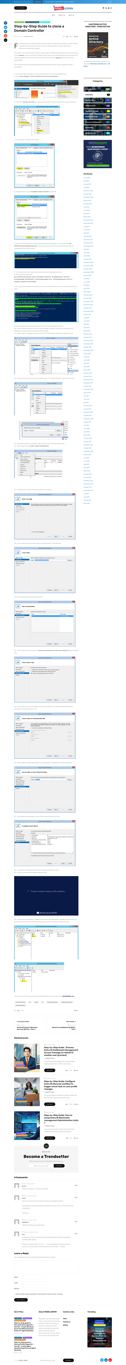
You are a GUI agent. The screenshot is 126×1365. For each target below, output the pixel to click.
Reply (76, 1185)
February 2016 (88, 438)
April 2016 (86, 431)
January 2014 (87, 500)
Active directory (20, 1002)
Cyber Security (20, 1065)
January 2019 (87, 337)
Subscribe (21, 8)
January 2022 (88, 236)
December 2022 (88, 220)
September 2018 (88, 350)
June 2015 (87, 461)
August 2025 (87, 184)
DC (42, 1002)
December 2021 (88, 239)
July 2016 (86, 425)
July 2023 (86, 207)
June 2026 (87, 177)
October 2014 (88, 487)
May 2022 (86, 233)
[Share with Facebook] (5, 23)
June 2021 (87, 252)
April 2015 (86, 467)
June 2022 (87, 229)
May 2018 (86, 363)
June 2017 (87, 399)
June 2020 (87, 282)
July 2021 (86, 249)
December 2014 (88, 480)
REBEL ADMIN (23, 1360)
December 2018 (88, 340)
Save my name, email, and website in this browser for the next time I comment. (39, 1294)
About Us (71, 15)
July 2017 (86, 396)
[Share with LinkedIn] (5, 31)
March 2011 (87, 503)
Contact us (61, 15)
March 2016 (87, 435)
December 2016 (88, 412)
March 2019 (87, 330)
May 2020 (86, 285)
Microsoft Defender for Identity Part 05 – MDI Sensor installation (59, 1)
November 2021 (88, 242)
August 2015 (87, 454)
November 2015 (88, 444)
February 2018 (88, 373)
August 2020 (87, 275)
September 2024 (89, 197)
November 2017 (88, 383)
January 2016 (87, 441)
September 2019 (88, 311)
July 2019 (86, 317)
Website (16, 1288)
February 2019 (88, 334)
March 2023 (87, 216)
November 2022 (88, 223)
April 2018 (86, 366)
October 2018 (87, 347)
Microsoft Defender (101, 1325)
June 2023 (87, 210)
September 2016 (88, 418)
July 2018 (86, 356)
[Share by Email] (5, 40)
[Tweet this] (5, 27)
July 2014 (86, 493)
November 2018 (88, 343)
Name (16, 1277)
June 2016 (87, 428)
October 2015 (87, 448)
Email (16, 1283)
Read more (50, 1070)
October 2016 (87, 415)
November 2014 (88, 484)
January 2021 (87, 259)
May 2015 (86, 464)
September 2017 (88, 389)
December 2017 (88, 379)
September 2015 (88, 451)
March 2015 (87, 470)
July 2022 (86, 226)
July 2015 (86, 457)
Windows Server (45, 22)
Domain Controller (67, 1002)
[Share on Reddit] (5, 36)
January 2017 (87, 409)
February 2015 (88, 474)
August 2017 (87, 392)
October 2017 (87, 386)
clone (36, 1002)
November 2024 (88, 190)
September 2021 (88, 246)
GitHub (65, 1325)
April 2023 (87, 213)
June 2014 (87, 497)
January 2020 (88, 298)
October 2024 (88, 194)
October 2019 (87, 308)
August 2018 (87, 353)
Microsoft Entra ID (21, 1067)
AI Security (18, 1318)
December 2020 (88, 262)
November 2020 (88, 265)
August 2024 (87, 200)
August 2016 (87, 422)
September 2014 (88, 490)
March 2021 (87, 255)
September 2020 (89, 272)
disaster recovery (52, 1002)
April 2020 (87, 288)
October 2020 (88, 269)
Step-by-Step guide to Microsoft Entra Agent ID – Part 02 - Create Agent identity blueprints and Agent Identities (25, 1346)
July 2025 (86, 187)
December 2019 (88, 301)
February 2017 (88, 405)
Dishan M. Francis (28, 36)
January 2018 (87, 376)
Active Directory (19, 22)
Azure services (20, 1099)
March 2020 (87, 291)
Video (53, 15)
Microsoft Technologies (32, 22)
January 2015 (87, 477)
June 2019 (87, 321)
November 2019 (88, 304)
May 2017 (86, 402)
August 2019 (87, 314)
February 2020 (88, 295)
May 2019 (86, 324)
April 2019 (86, 327)
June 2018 (87, 360)
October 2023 (88, 203)
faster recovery (20, 1005)
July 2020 (86, 278)
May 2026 (86, 181)
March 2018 (87, 370)
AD (30, 1002)
